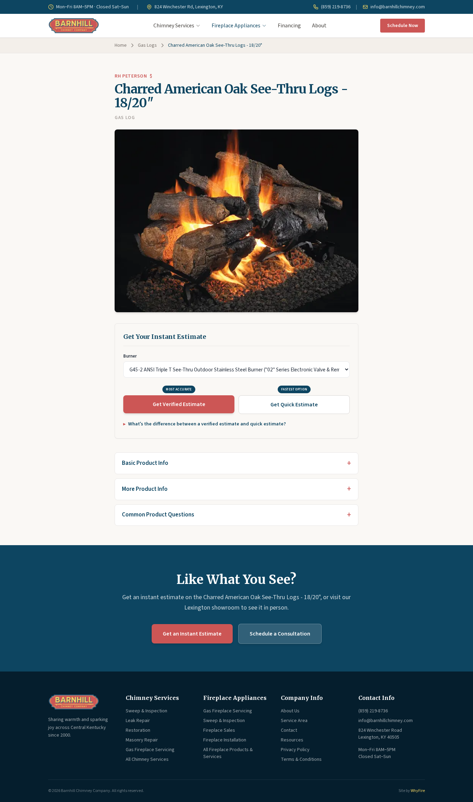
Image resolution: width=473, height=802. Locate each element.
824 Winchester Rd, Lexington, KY (188, 6)
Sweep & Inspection (146, 711)
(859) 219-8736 (335, 6)
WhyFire (418, 791)
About (319, 25)
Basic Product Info (145, 463)
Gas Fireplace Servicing (150, 749)
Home (121, 45)
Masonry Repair (142, 740)
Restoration (138, 730)
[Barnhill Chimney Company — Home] (73, 25)
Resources (292, 740)
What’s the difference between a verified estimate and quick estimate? (207, 423)
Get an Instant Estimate (192, 634)
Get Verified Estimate (179, 404)
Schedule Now (402, 25)
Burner (130, 356)
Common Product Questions (158, 515)
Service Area (294, 720)
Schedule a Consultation (280, 634)
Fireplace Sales (219, 730)
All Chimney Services (147, 759)
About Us (290, 711)
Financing (289, 25)
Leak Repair (138, 720)
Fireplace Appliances (236, 25)
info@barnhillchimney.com (397, 6)
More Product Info (145, 489)
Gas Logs (147, 45)
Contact (289, 730)
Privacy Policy (295, 749)
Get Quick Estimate (294, 404)
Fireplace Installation (224, 740)
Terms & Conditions (301, 759)
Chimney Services (173, 25)
